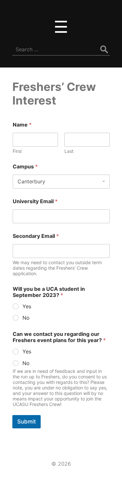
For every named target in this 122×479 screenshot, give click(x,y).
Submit (26, 421)
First (17, 151)
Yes (26, 306)
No (26, 317)
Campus (25, 167)
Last (69, 151)
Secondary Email (36, 236)
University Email (35, 201)
